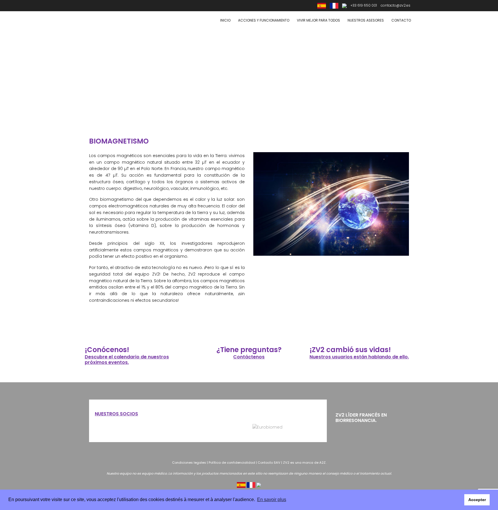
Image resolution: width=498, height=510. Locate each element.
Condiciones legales (189, 462)
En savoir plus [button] (271, 499)
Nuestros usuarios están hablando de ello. (359, 357)
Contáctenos (249, 357)
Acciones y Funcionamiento (263, 20)
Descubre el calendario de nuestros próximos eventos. (127, 360)
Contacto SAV (269, 462)
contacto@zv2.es (395, 5)
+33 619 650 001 (363, 5)
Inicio (225, 20)
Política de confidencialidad (232, 462)
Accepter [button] (477, 499)
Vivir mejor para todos (318, 20)
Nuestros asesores (366, 20)
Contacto (401, 20)
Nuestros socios (116, 413)
